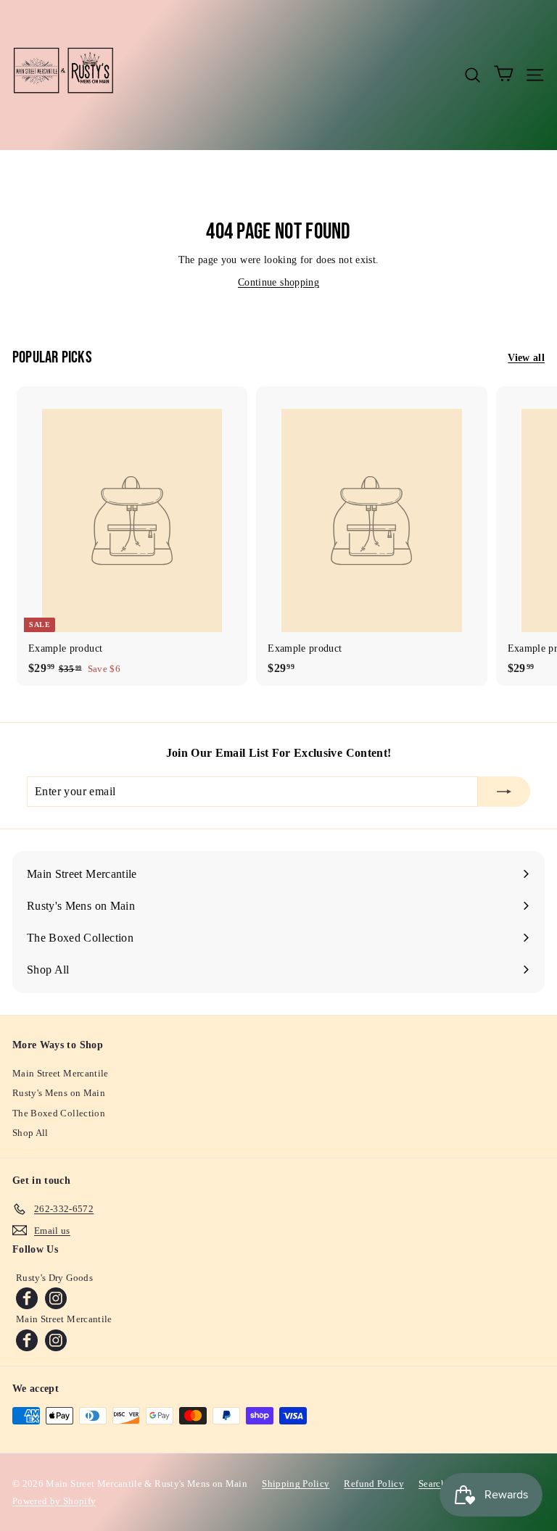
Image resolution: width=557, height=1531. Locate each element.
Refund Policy (374, 1483)
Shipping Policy (295, 1483)
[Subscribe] (504, 791)
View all (526, 357)
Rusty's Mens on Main (58, 1092)
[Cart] (504, 74)
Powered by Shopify (54, 1500)
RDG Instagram (56, 1298)
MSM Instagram (56, 1340)
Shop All (30, 1132)
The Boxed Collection (58, 1113)
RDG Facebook (27, 1298)
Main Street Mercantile (60, 1073)
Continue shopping (278, 282)
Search (432, 1483)
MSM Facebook (27, 1340)
